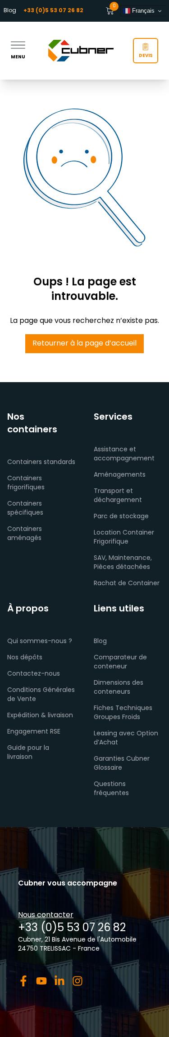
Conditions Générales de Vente (41, 695)
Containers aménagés (24, 534)
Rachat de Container (127, 583)
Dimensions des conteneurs (118, 687)
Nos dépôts (24, 658)
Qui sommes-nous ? (39, 641)
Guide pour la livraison (28, 752)
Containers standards (41, 462)
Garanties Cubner (122, 759)
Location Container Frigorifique (124, 537)
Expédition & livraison (40, 715)
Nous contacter (45, 915)
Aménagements (120, 475)
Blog (10, 10)
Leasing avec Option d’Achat (126, 738)
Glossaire (108, 768)
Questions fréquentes (111, 789)
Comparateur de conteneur (120, 662)
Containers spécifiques (25, 508)
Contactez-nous (33, 674)
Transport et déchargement (118, 496)
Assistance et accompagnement (124, 454)
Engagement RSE (33, 732)
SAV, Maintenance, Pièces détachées (123, 563)
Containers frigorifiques (26, 483)
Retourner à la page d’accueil (84, 344)
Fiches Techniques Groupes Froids (123, 713)
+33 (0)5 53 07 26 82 (72, 928)
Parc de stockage (121, 516)
